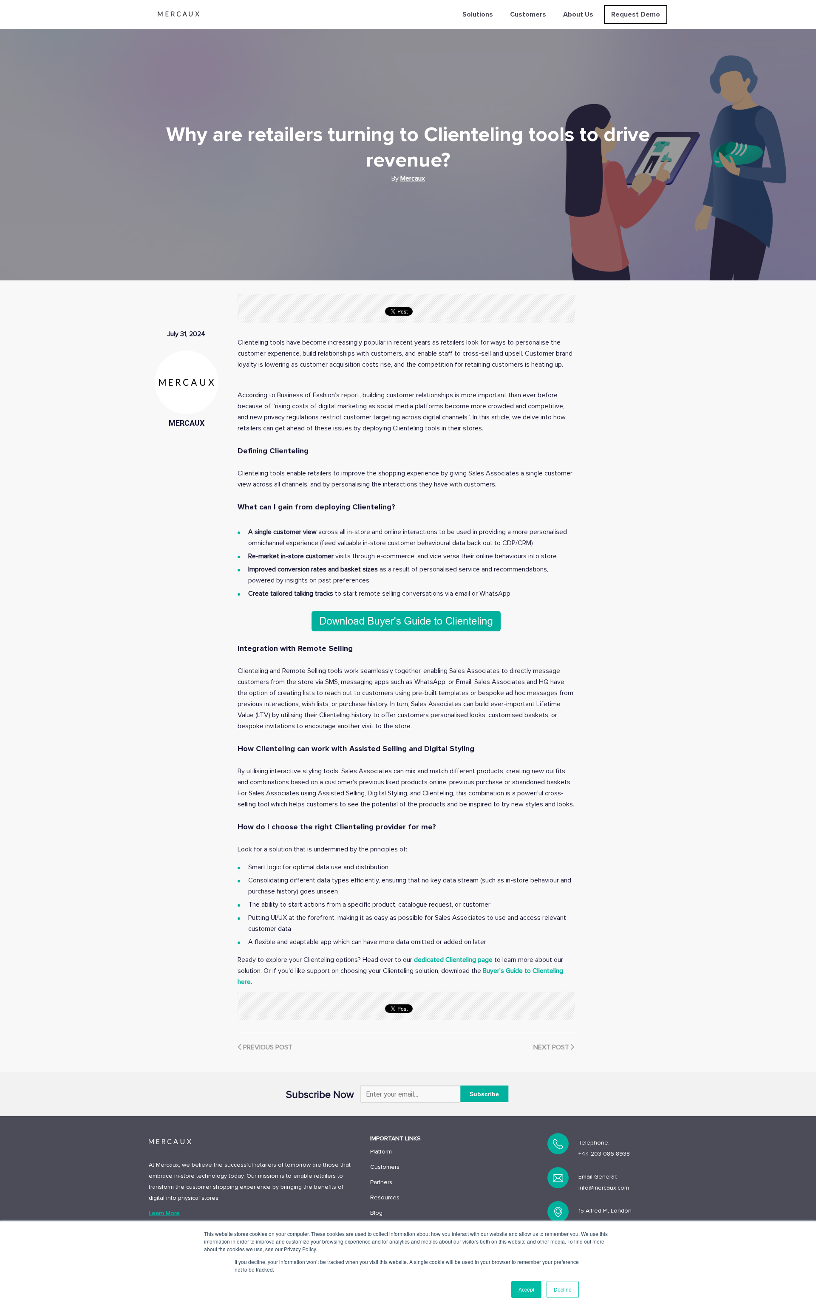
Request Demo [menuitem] (635, 14)
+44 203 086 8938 (604, 1153)
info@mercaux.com (603, 1187)
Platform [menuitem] (381, 1151)
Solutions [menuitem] (477, 14)
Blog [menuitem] (376, 1212)
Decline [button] (563, 1289)
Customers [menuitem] (528, 14)
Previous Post (266, 1047)
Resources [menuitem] (385, 1197)
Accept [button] (526, 1289)
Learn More (164, 1213)
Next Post (552, 1047)
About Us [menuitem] (578, 14)
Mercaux (412, 178)
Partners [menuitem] (381, 1182)
